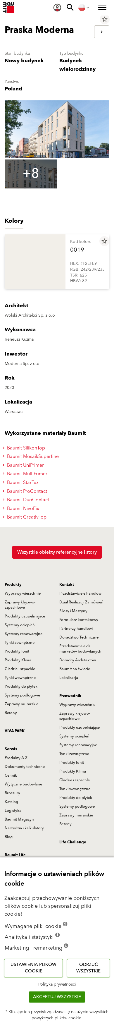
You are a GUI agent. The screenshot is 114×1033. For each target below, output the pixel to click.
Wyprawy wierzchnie (23, 593)
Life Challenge (72, 842)
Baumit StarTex (22, 482)
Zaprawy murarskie (21, 704)
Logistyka (13, 810)
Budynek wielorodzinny (77, 65)
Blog (9, 837)
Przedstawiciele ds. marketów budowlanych (80, 649)
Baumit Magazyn (19, 819)
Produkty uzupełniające (25, 616)
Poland (13, 88)
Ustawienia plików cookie (33, 968)
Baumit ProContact (26, 491)
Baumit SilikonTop (25, 448)
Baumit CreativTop (26, 517)
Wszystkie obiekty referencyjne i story (57, 552)
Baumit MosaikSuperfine (32, 456)
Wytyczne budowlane (23, 784)
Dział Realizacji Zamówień (81, 602)
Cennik (11, 775)
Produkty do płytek (21, 686)
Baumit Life (15, 855)
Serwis (11, 749)
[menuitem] (57, 7)
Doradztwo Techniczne (79, 637)
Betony (11, 713)
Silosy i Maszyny (73, 611)
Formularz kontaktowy (78, 620)
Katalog (11, 802)
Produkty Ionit (17, 651)
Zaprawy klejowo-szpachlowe (20, 605)
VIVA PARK (15, 731)
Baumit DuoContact (27, 500)
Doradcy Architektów (77, 660)
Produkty (13, 584)
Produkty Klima (18, 660)
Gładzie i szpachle (20, 669)
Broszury (12, 793)
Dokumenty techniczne (25, 766)
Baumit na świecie (74, 669)
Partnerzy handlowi (76, 628)
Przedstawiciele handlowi (80, 593)
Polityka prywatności (57, 984)
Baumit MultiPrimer (26, 474)
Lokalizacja (68, 678)
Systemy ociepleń (20, 625)
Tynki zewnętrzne (19, 642)
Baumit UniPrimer (25, 465)
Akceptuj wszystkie (57, 997)
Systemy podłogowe (22, 695)
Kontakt (66, 584)
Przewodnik (70, 696)
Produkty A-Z (16, 758)
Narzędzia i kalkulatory (24, 828)
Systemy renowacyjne (23, 634)
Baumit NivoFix (22, 509)
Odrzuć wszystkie (88, 968)
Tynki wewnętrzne (20, 678)
